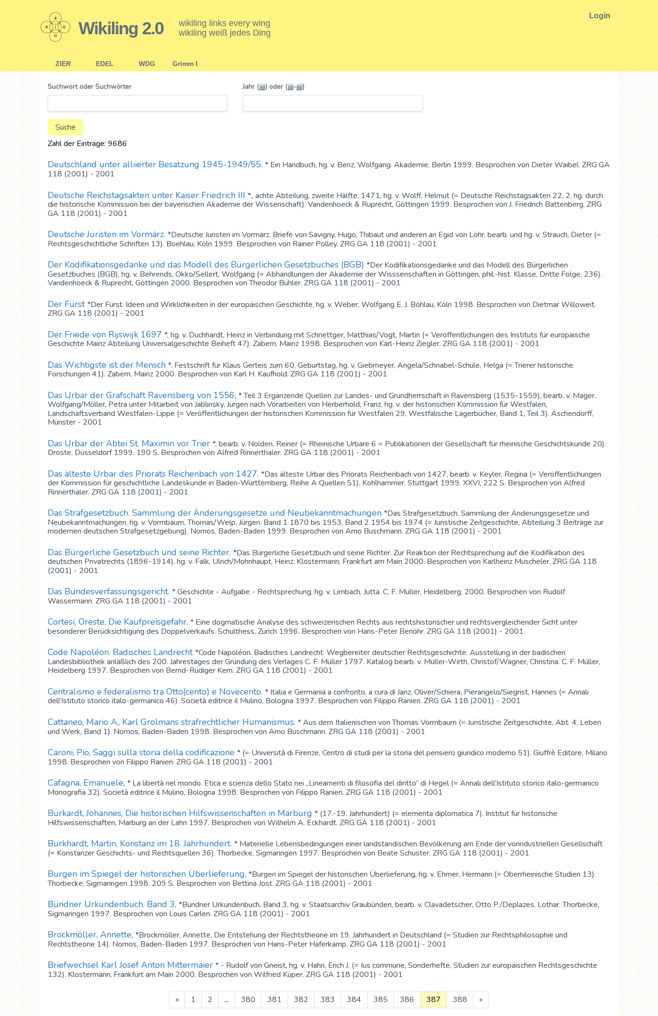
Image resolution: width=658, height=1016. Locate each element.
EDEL (105, 63)
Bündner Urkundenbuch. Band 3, (113, 904)
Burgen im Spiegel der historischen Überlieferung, (148, 874)
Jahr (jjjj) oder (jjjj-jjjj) (273, 87)
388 (460, 999)
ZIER (63, 63)
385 (380, 999)
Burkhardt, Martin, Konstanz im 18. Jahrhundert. (141, 843)
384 (354, 999)
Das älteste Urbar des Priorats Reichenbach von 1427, (154, 474)
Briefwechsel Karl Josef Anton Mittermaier (131, 965)
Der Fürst (67, 304)
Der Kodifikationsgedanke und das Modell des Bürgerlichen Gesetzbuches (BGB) (207, 264)
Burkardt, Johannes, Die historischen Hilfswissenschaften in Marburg (181, 813)
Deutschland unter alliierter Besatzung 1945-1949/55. (156, 164)
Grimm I (184, 63)
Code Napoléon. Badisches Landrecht (121, 652)
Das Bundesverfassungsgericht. (110, 591)
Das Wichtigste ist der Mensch (108, 365)
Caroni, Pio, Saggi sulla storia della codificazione (142, 752)
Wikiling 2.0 (121, 28)
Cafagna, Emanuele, (87, 783)
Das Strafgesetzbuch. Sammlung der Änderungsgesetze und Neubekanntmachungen (216, 513)
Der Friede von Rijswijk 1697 (106, 334)
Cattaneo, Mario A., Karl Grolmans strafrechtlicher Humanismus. (173, 722)
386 (407, 999)
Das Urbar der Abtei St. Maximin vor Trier (130, 443)
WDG (147, 63)
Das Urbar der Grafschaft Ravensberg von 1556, (143, 395)
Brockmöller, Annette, (91, 934)
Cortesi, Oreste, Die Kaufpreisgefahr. (119, 622)
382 (301, 999)
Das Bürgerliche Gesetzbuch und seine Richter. (140, 552)
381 (274, 999)
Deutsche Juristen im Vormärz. (108, 234)
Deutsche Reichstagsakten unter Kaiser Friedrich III (148, 195)
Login (599, 16)
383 (327, 999)
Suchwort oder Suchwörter (90, 87)
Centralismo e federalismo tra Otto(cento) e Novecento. (156, 691)
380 (248, 999)
